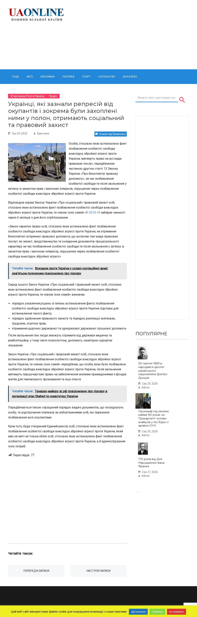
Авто (30, 76)
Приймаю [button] (157, 611)
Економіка (48, 76)
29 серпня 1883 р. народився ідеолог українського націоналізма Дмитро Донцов (152, 371)
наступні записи (98, 570)
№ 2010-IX (92, 212)
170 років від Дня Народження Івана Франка (151, 462)
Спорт (86, 76)
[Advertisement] (130, 35)
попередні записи (36, 570)
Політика (68, 76)
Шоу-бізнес (130, 76)
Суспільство (106, 76)
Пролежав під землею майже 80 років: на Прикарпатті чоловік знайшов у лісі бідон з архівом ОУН (153, 419)
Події (15, 76)
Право (53, 96)
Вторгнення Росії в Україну (28, 96)
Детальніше (138, 611)
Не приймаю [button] (176, 611)
